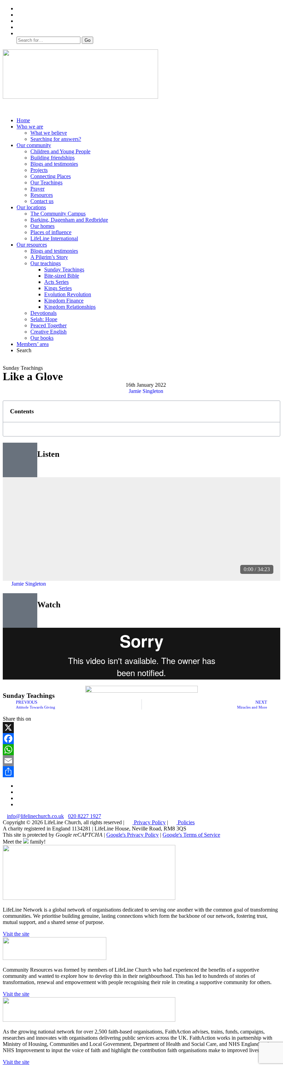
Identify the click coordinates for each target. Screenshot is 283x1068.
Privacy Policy (149, 822)
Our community (34, 145)
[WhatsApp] (141, 749)
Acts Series (56, 282)
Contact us (41, 201)
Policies (185, 822)
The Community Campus (58, 214)
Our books (41, 338)
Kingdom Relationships (70, 307)
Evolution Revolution (67, 294)
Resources (41, 195)
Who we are (30, 126)
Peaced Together (48, 325)
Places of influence (50, 232)
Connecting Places (50, 176)
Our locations (31, 207)
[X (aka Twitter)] (20, 8)
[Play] (19, 567)
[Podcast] (20, 27)
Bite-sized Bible (61, 276)
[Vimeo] (20, 21)
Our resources (32, 245)
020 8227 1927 (84, 816)
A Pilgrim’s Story (49, 257)
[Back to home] (80, 97)
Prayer (37, 189)
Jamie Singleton (146, 391)
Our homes (42, 226)
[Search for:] (49, 40)
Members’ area (33, 344)
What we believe (48, 133)
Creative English (48, 332)
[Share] (141, 771)
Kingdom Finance (64, 301)
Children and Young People (60, 151)
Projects (39, 170)
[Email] (141, 760)
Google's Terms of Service (191, 835)
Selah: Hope (43, 319)
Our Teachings (46, 182)
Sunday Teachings (64, 269)
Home (23, 120)
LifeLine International (54, 238)
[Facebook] (20, 15)
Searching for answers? (55, 139)
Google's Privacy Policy (132, 835)
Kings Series (58, 288)
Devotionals (43, 313)
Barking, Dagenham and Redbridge (69, 220)
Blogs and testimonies (54, 164)
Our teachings (45, 263)
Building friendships (52, 158)
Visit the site (16, 934)
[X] (141, 727)
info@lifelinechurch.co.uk (35, 816)
